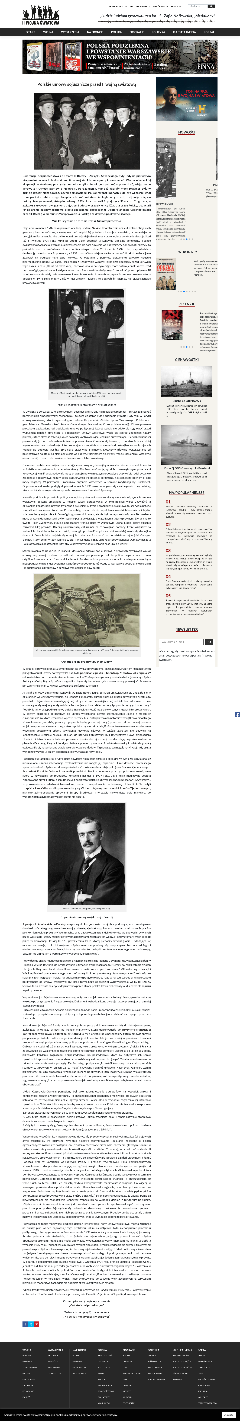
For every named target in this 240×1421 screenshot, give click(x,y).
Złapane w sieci (181, 1373)
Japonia (127, 1385)
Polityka (158, 32)
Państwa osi (154, 1361)
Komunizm (104, 1403)
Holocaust (28, 1379)
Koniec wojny (156, 1373)
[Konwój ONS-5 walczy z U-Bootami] (186, 417)
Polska (116, 32)
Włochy (127, 1397)
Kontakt (176, 6)
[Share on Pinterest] (36, 1324)
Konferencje (155, 1367)
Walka (101, 1379)
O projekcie (143, 6)
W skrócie (53, 1361)
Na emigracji (105, 1385)
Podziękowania (206, 1379)
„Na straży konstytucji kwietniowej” (86, 1316)
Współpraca (160, 6)
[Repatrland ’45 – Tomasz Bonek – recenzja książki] (202, 290)
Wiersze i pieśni (181, 1355)
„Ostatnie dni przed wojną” (86, 1305)
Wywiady (178, 1379)
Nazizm (26, 1373)
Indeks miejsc (80, 1367)
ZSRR (125, 1379)
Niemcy (127, 1391)
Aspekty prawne (157, 1379)
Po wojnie (28, 1391)
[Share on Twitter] (31, 1324)
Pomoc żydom (106, 1391)
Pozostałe (129, 1403)
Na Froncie (95, 32)
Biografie (136, 32)
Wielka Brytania (132, 1373)
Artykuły (53, 1355)
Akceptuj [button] (228, 1414)
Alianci (152, 1355)
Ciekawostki (54, 1373)
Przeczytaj (115, 6)
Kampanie (78, 1361)
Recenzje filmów (182, 1367)
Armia (101, 1373)
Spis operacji (79, 1373)
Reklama (202, 1391)
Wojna (48, 32)
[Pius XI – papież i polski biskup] (187, 159)
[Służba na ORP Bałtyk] (186, 354)
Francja (127, 1361)
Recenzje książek (182, 1361)
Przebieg (27, 1361)
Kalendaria (54, 1367)
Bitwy (76, 1355)
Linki (200, 1373)
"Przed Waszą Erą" (208, 1403)
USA (125, 1367)
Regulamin (204, 1385)
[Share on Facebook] (25, 1324)
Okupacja (27, 1385)
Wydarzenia (70, 32)
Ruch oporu (104, 1367)
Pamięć (26, 1397)
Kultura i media (184, 32)
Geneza (26, 1355)
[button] (181, 203)
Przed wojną (105, 1355)
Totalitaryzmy (30, 1367)
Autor (129, 6)
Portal (209, 32)
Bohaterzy (104, 1397)
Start (30, 32)
